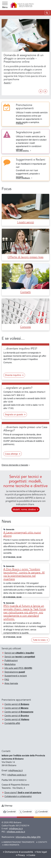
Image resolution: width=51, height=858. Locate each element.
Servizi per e (19, 652)
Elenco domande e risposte (15, 464)
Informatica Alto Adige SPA (28, 837)
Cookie (31, 855)
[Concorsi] (25, 310)
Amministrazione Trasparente (18, 842)
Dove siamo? (22, 792)
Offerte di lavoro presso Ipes (25, 257)
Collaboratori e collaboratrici (18, 796)
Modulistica (10, 664)
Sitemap (8, 805)
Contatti (25, 292)
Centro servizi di (16, 704)
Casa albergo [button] (11, 453)
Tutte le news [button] (39, 639)
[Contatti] (25, 276)
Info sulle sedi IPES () (18, 668)
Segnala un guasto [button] (14, 414)
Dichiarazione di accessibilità (18, 851)
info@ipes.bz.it (15, 770)
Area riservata (11, 683)
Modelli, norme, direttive (24, 509)
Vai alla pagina (22, 150)
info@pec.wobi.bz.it (16, 774)
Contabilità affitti (12, 723)
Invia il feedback (23, 177)
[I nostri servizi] (25, 206)
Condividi (11, 811)
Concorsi (25, 327)
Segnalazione (14, 671)
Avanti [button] (7, 82)
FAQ (6, 679)
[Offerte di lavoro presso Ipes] (25, 241)
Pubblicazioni (11, 660)
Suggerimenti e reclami (15, 675)
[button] (41, 91)
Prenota (19, 123)
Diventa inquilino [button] (13, 375)
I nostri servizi (25, 222)
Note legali (41, 851)
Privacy (21, 855)
